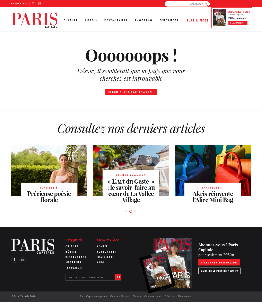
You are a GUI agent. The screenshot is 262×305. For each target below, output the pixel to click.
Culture (71, 20)
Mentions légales (119, 296)
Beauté (102, 246)
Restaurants (116, 20)
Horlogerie (106, 251)
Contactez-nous (153, 296)
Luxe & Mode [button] (198, 20)
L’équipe (136, 296)
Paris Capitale (21, 296)
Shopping (144, 20)
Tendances (169, 20)
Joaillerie (105, 257)
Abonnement (184, 296)
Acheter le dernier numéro (219, 270)
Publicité (170, 296)
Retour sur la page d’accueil (131, 92)
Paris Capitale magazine (93, 296)
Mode (101, 262)
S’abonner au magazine (219, 262)
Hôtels (91, 20)
